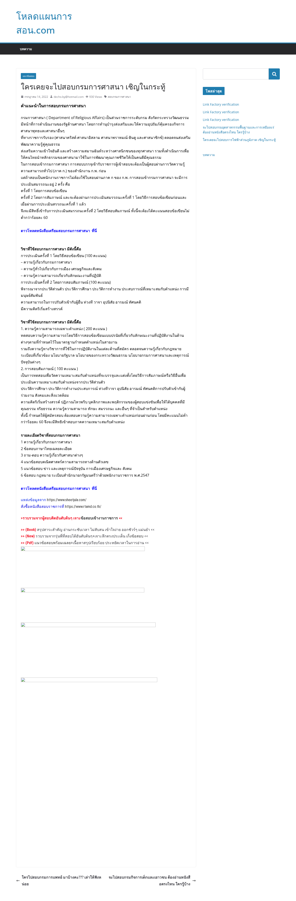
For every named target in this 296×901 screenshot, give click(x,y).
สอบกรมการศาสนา (119, 97)
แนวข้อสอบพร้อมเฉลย (52, 543)
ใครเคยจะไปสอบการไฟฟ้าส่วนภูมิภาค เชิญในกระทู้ (239, 140)
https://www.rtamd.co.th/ (83, 506)
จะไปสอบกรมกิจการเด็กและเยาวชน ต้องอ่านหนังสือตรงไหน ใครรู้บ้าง (149, 880)
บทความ (26, 49)
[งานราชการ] (82, 591)
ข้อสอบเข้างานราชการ (99, 518)
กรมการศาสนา (53, 322)
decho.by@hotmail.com (69, 97)
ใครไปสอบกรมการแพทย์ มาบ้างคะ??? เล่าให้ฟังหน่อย (61, 880)
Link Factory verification (221, 104)
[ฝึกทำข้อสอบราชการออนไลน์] (88, 626)
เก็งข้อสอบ (134, 536)
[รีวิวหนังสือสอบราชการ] (89, 681)
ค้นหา (274, 74)
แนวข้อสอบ (28, 76)
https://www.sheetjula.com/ (66, 500)
